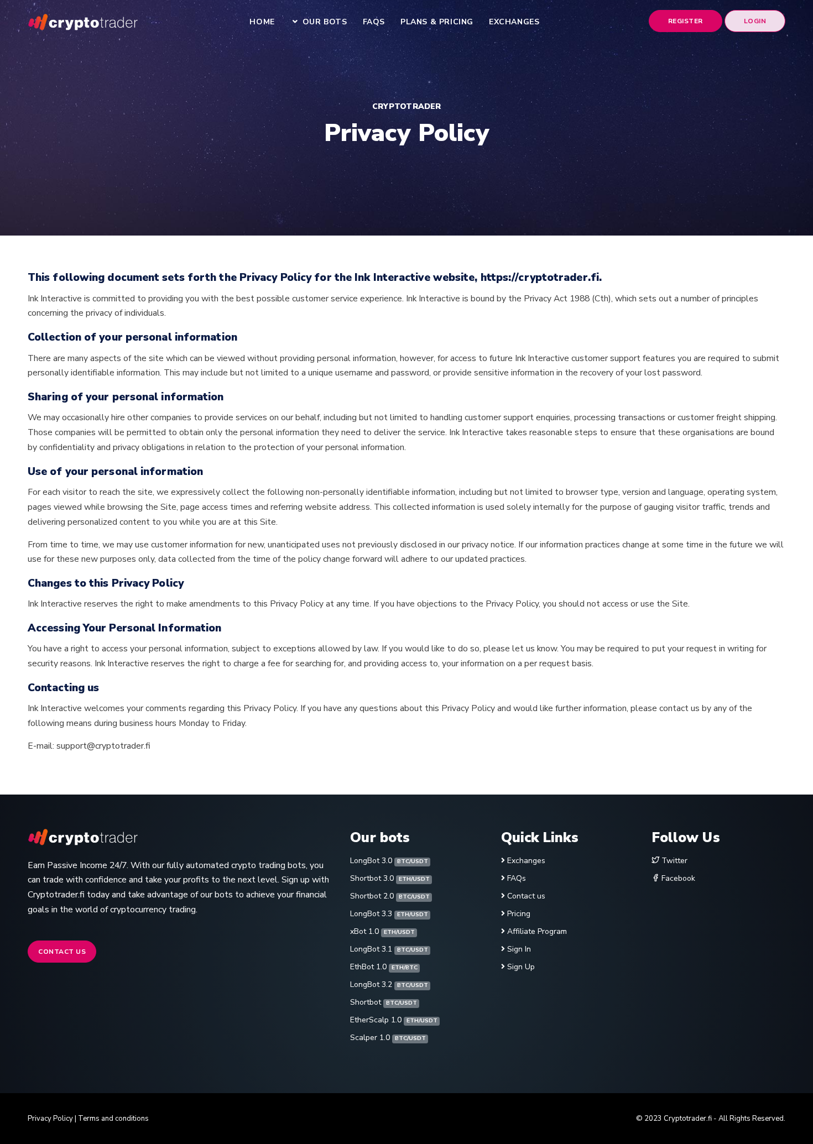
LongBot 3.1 (389, 949)
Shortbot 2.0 (389, 896)
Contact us (62, 951)
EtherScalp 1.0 (393, 1020)
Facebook (677, 878)
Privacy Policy (50, 1119)
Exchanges (526, 860)
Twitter (673, 860)
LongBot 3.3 (389, 913)
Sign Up (521, 967)
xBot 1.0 (382, 931)
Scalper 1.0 (387, 1037)
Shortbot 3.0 (389, 878)
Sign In (519, 949)
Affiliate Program (537, 931)
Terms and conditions (113, 1119)
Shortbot (383, 1002)
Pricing (518, 913)
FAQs (516, 878)
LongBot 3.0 (389, 860)
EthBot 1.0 (383, 967)
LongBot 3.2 (389, 984)
